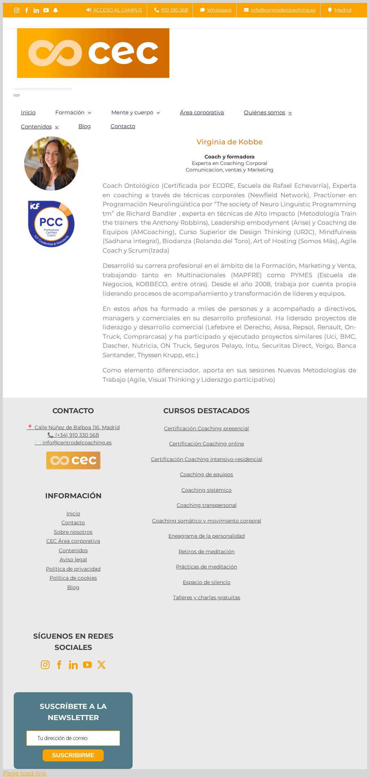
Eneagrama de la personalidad (206, 536)
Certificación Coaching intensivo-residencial (206, 459)
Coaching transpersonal (207, 505)
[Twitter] (101, 664)
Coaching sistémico (206, 490)
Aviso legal (73, 559)
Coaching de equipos (206, 474)
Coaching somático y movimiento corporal (206, 520)
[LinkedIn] (73, 664)
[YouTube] (87, 664)
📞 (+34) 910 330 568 (73, 435)
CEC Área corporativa (73, 541)
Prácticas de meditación (206, 566)
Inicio (73, 513)
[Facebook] (59, 664)
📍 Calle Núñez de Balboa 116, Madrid (73, 427)
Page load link (25, 773)
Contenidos (73, 550)
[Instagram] (45, 664)
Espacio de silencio (207, 582)
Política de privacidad (73, 569)
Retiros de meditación (206, 551)
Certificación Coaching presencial (206, 428)
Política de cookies (73, 578)
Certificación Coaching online (206, 443)
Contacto (73, 522)
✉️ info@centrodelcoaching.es (73, 442)
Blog (73, 587)
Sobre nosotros (73, 532)
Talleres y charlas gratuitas (206, 597)
